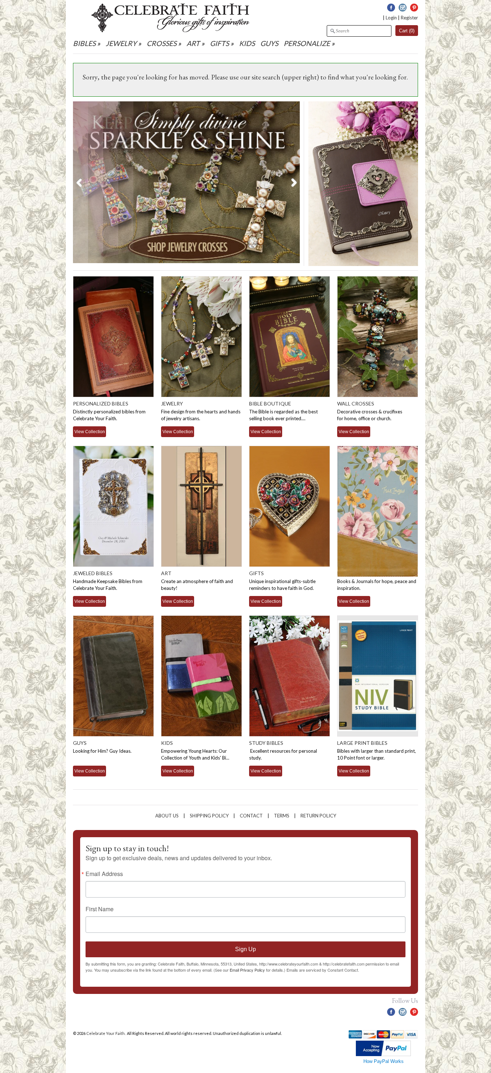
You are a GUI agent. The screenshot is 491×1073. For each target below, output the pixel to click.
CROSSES (161, 43)
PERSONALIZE (307, 43)
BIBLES (84, 43)
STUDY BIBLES (266, 743)
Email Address (104, 874)
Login (391, 17)
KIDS (247, 43)
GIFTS (219, 43)
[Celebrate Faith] (170, 30)
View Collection (89, 431)
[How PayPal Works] (383, 1054)
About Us (167, 815)
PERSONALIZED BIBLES (100, 403)
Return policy (318, 815)
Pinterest (414, 8)
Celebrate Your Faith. (106, 1033)
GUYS (269, 43)
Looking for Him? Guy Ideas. (102, 751)
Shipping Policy (209, 815)
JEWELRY (121, 43)
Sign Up (245, 949)
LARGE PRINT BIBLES (362, 743)
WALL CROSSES (355, 403)
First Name (100, 909)
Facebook (391, 8)
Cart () (406, 30)
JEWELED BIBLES (93, 573)
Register (409, 17)
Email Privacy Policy (247, 970)
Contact (251, 815)
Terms (281, 815)
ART (193, 43)
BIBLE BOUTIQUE (270, 403)
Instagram (403, 8)
